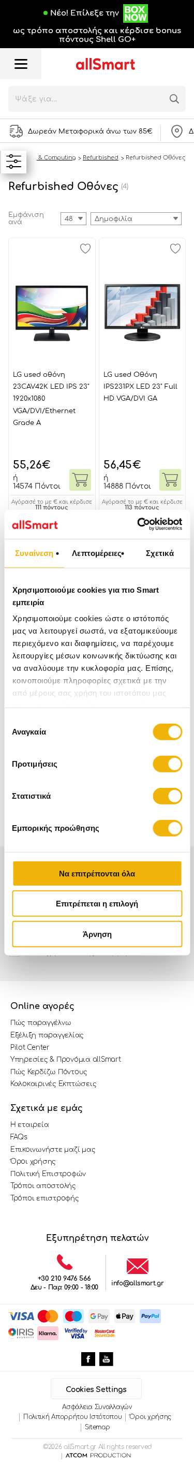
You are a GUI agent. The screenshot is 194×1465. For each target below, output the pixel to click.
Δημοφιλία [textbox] (113, 219)
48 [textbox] (69, 219)
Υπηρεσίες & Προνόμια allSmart (65, 1059)
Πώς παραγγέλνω (40, 1023)
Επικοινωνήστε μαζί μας (52, 1149)
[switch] (167, 763)
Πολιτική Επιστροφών (48, 1174)
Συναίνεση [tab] (34, 552)
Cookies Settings (96, 1390)
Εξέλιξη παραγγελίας (47, 1035)
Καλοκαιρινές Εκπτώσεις (53, 1084)
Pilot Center (30, 1047)
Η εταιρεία (29, 1125)
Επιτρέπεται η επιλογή (97, 903)
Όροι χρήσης (33, 1161)
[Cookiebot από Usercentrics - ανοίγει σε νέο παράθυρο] (138, 524)
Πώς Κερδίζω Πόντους (48, 1072)
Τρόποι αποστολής (43, 1186)
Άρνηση (97, 933)
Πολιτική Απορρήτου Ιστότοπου (72, 1416)
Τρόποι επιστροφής (44, 1198)
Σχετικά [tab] (160, 552)
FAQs (18, 1137)
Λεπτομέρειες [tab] (97, 552)
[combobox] (136, 218)
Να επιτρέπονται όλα (97, 873)
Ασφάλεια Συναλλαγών (96, 1407)
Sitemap (97, 1427)
